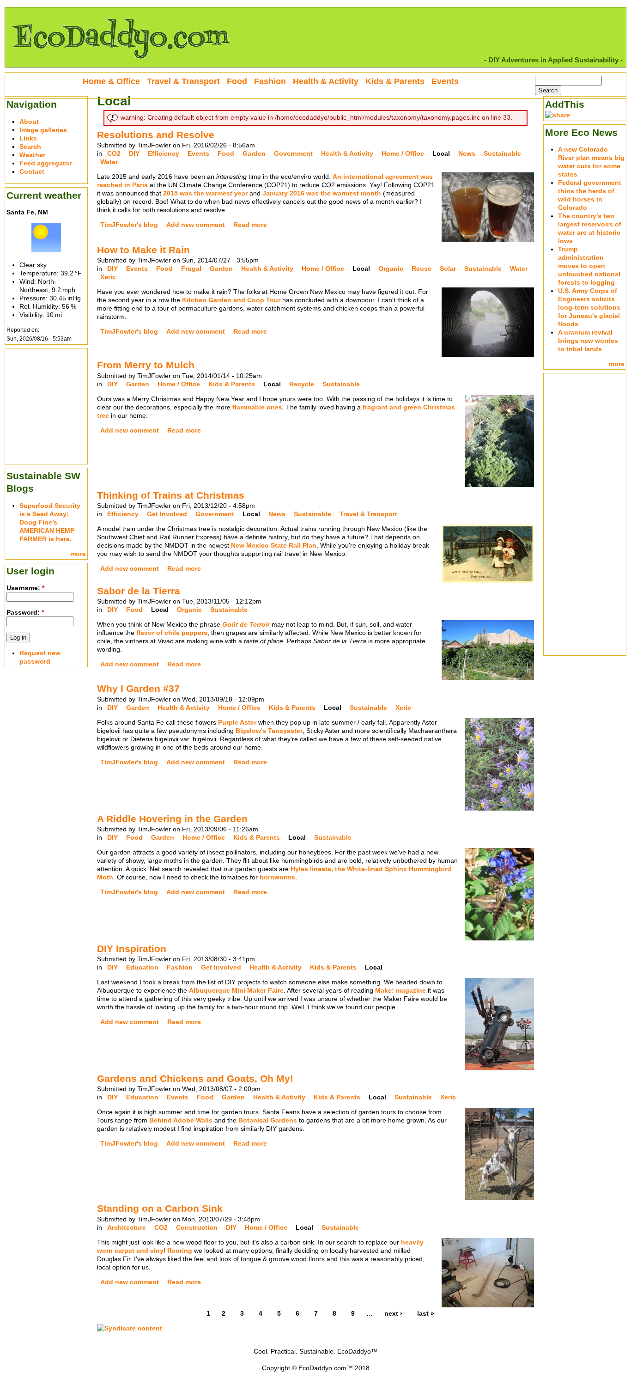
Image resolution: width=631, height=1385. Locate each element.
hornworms (277, 877)
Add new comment (195, 224)
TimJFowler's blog (129, 224)
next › (393, 1313)
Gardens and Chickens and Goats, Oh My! (195, 1078)
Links (28, 138)
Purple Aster (237, 722)
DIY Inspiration (131, 948)
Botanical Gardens (267, 1120)
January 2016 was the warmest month (321, 193)
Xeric (108, 277)
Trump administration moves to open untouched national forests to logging (589, 265)
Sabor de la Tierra (138, 591)
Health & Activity (347, 153)
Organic (390, 268)
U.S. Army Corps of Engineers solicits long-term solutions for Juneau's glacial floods (589, 307)
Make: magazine (400, 990)
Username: (25, 588)
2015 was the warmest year (205, 193)
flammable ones (257, 407)
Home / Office (403, 153)
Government (293, 153)
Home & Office (111, 81)
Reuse (421, 268)
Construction (197, 1227)
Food (226, 153)
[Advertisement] (46, 405)
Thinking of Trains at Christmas (170, 495)
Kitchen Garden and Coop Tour (231, 300)
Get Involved (167, 514)
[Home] (120, 63)
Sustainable (502, 153)
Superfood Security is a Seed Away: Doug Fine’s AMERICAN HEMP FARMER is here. (49, 522)
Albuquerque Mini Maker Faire (236, 990)
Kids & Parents (231, 384)
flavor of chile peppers (171, 632)
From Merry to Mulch (145, 365)
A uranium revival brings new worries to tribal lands (588, 341)
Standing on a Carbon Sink (160, 1208)
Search (30, 146)
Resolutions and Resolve (155, 134)
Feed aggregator (45, 163)
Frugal (191, 268)
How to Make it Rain (143, 249)
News (466, 153)
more (78, 553)
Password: (25, 612)
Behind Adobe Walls (181, 1120)
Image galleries (43, 130)
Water (109, 161)
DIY (134, 153)
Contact (31, 171)
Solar (448, 268)
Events (198, 153)
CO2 (114, 153)
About (29, 121)
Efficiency (163, 153)
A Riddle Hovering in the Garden (172, 818)
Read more (250, 224)
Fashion (180, 967)
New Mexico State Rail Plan (273, 545)
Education (142, 967)
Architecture (126, 1227)
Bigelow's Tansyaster (269, 730)
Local (441, 153)
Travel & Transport (368, 514)
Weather (32, 155)
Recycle (301, 384)
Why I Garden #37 (138, 688)
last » (425, 1313)
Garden (254, 153)
